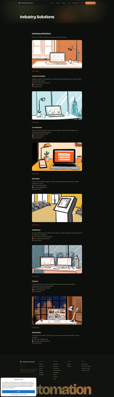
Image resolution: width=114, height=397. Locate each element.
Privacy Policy (23, 394)
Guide (54, 378)
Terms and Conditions (86, 366)
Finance (55, 374)
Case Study (55, 364)
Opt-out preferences (15, 394)
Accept (18, 391)
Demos (52, 3)
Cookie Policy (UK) (85, 368)
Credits (40, 370)
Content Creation (57, 370)
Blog (82, 3)
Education (55, 376)
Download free (91, 3)
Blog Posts (55, 366)
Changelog (41, 374)
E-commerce (56, 368)
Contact (69, 364)
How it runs (41, 366)
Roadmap (41, 372)
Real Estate (55, 372)
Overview (58, 3)
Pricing (40, 368)
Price (69, 3)
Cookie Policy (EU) (85, 370)
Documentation (75, 3)
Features (64, 3)
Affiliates (69, 366)
